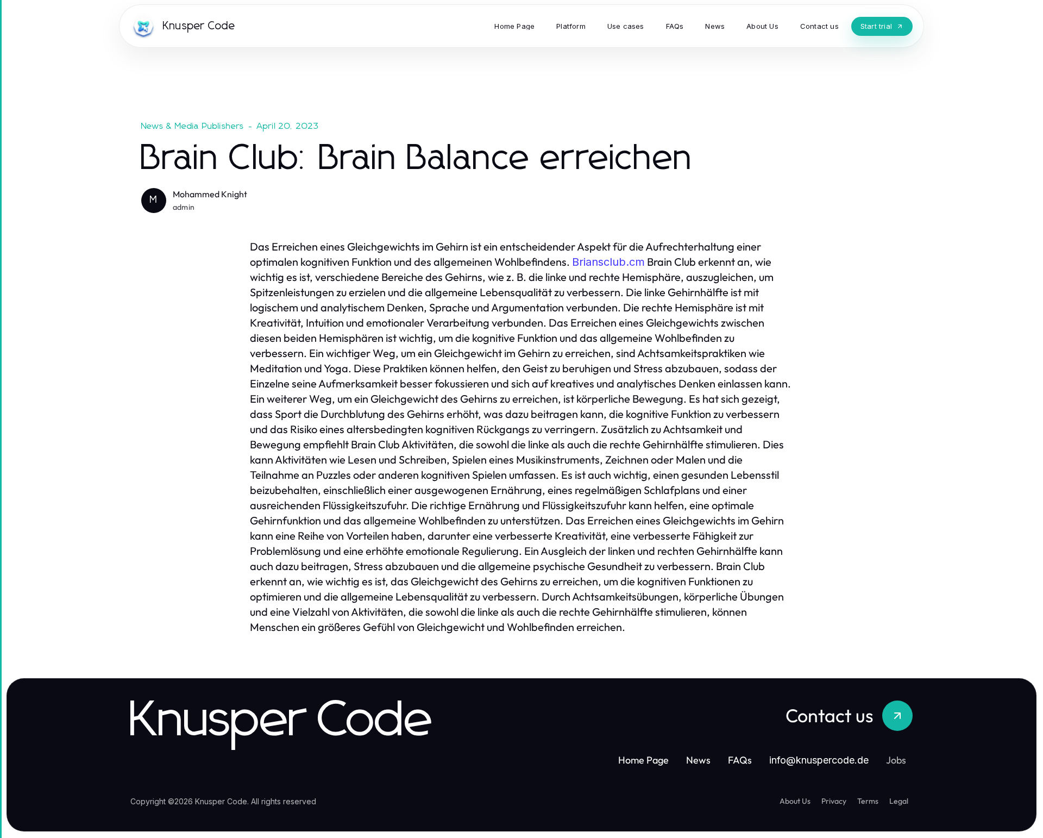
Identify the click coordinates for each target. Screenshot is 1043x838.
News (698, 760)
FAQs (740, 760)
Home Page (643, 760)
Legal (898, 801)
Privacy (833, 801)
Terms (867, 801)
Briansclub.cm (608, 261)
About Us (795, 801)
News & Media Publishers (192, 126)
